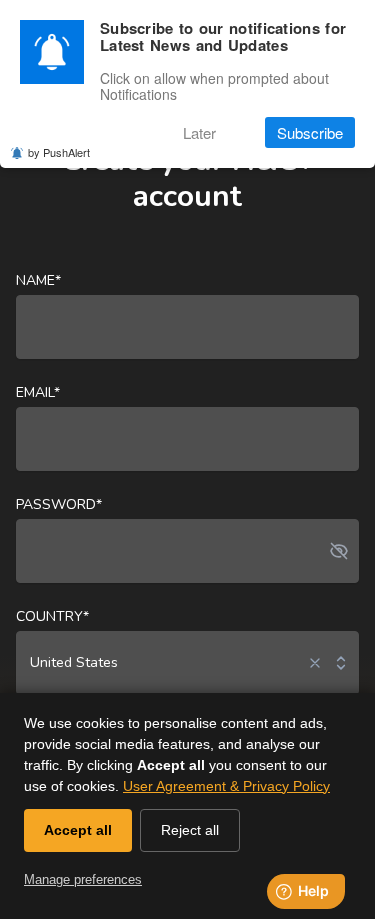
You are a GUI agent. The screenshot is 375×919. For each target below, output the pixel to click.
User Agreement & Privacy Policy (226, 786)
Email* (38, 392)
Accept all (78, 830)
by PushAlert (59, 152)
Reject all (190, 830)
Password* (59, 504)
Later (199, 132)
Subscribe (310, 132)
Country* (52, 616)
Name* (38, 280)
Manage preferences (83, 879)
